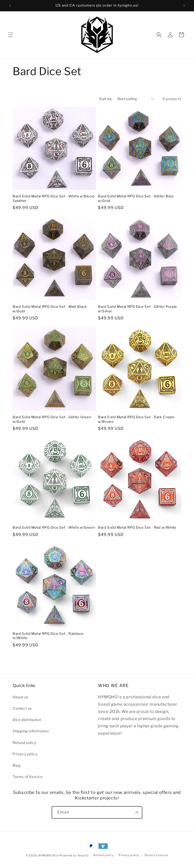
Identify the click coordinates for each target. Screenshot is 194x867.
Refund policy (24, 742)
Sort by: (105, 99)
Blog (16, 765)
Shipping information (31, 731)
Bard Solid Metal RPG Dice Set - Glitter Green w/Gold (52, 419)
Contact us (22, 708)
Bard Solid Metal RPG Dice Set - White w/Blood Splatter (53, 198)
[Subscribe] (136, 812)
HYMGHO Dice (49, 855)
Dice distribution (27, 719)
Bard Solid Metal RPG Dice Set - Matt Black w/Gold (50, 309)
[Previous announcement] (9, 5)
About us (20, 697)
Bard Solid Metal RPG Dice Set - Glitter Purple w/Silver (137, 309)
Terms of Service (28, 776)
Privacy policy (25, 754)
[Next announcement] (184, 5)
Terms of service (156, 855)
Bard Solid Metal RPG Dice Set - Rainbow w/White (48, 636)
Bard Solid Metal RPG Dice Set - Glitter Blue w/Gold (136, 198)
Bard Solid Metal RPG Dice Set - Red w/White (137, 527)
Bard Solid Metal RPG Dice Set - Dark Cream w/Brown (136, 419)
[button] (10, 34)
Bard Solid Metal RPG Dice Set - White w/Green (54, 527)
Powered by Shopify (74, 855)
